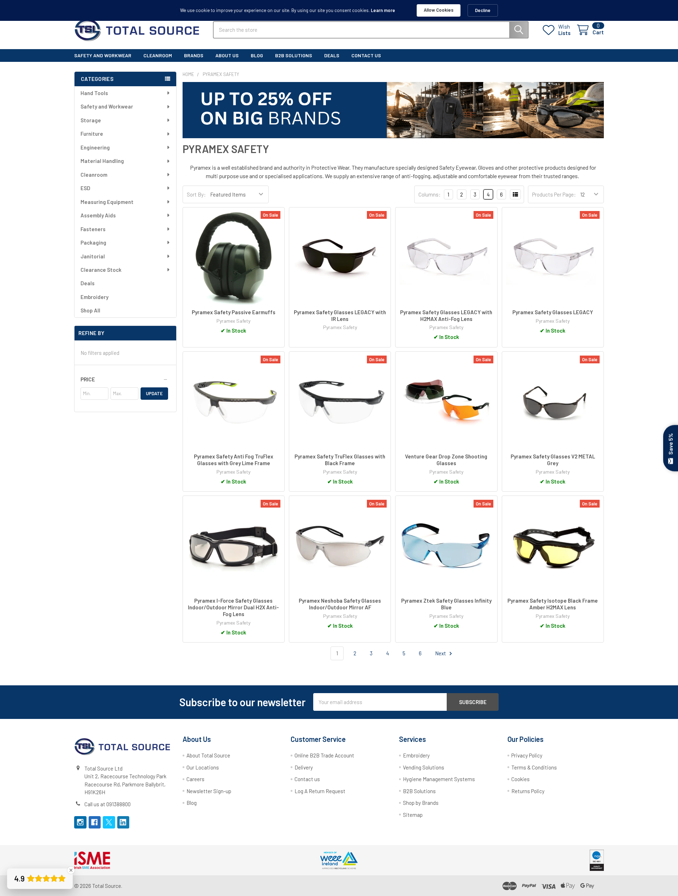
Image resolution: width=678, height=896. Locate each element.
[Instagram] (80, 822)
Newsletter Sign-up (208, 791)
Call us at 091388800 (107, 804)
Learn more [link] (383, 10)
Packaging (93, 242)
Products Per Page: (554, 194)
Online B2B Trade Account (324, 755)
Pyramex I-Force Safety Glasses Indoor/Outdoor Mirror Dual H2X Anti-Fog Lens (233, 607)
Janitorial (93, 256)
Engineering (95, 147)
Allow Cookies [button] (438, 10)
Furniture (92, 133)
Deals (331, 55)
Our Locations (202, 767)
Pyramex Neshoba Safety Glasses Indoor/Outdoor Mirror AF (340, 603)
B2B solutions (293, 55)
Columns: (429, 194)
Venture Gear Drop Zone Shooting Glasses (446, 459)
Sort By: (196, 194)
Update (154, 393)
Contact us (307, 779)
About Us (227, 55)
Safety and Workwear (102, 55)
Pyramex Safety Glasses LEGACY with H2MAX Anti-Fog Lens (446, 315)
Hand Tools (94, 93)
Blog (257, 55)
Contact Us (366, 55)
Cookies (520, 779)
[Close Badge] (71, 870)
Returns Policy (528, 791)
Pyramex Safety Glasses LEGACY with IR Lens (340, 315)
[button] (124, 379)
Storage (91, 120)
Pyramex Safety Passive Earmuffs (233, 312)
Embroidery (94, 297)
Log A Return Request (320, 791)
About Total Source (208, 755)
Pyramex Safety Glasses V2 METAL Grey (553, 459)
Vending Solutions (423, 767)
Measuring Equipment (107, 202)
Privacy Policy (526, 755)
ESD (85, 188)
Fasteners (93, 229)
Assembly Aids (98, 215)
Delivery (304, 767)
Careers (195, 779)
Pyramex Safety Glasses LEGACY (552, 312)
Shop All (90, 310)
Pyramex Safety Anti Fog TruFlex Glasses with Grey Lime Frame (233, 459)
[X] (109, 822)
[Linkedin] (123, 822)
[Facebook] (95, 822)
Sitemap (413, 815)
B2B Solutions (419, 791)
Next (441, 653)
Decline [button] (482, 10)
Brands (193, 55)
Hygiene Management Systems (439, 779)
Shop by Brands (421, 803)
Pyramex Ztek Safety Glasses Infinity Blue (446, 603)
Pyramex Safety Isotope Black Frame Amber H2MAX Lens (552, 603)
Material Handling (102, 161)
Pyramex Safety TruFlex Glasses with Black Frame (340, 459)
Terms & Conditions (534, 767)
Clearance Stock (101, 270)
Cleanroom (157, 55)
